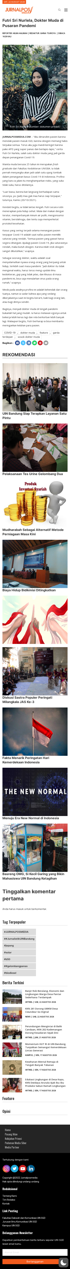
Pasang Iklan (11, 1134)
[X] (23, 342)
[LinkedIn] (28, 342)
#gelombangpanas (17, 966)
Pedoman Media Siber (16, 1143)
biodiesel (11, 972)
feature (44, 332)
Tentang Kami (9, 1196)
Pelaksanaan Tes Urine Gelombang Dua (32, 474)
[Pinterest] (40, 342)
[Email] (45, 342)
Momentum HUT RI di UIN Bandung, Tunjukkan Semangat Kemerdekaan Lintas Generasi (45, 1047)
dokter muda (27, 332)
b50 (8, 959)
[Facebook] (17, 342)
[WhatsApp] (34, 342)
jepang (10, 945)
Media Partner (12, 1147)
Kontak (6, 1203)
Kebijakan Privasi (13, 1139)
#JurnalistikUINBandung (20, 938)
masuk (20, 908)
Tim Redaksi (8, 1199)
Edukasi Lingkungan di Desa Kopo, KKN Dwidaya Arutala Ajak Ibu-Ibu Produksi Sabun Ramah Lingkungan (45, 1082)
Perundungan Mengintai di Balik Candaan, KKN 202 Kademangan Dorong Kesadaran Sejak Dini (43, 1029)
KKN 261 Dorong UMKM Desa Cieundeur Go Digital (41, 1010)
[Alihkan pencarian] (59, 10)
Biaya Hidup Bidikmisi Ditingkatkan (29, 590)
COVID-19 (9, 332)
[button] (63, 1262)
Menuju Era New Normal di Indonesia (30, 818)
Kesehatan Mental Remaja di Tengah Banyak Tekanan (41, 1063)
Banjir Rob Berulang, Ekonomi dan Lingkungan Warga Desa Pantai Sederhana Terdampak (44, 994)
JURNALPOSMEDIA (17, 931)
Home (8, 1130)
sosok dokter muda (29, 336)
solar (9, 952)
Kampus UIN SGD (11, 1225)
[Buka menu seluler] (66, 10)
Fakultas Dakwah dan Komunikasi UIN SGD (23, 1218)
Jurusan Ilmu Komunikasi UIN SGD (19, 1221)
